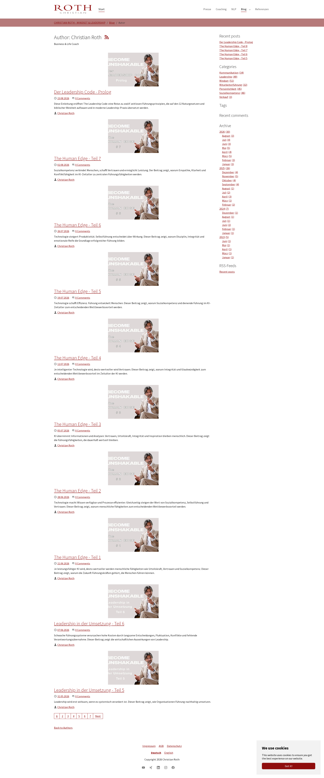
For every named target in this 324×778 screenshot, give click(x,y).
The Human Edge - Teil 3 (77, 424)
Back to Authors (63, 727)
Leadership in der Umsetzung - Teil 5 (89, 690)
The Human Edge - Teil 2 (77, 491)
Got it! (288, 766)
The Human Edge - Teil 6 (77, 225)
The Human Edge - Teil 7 (77, 158)
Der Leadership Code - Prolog (82, 92)
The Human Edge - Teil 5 (77, 291)
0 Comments (82, 98)
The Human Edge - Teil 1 (77, 557)
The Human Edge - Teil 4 (77, 358)
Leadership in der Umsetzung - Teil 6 (89, 623)
